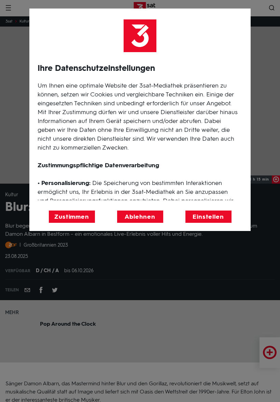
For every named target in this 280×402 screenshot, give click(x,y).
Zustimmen (71, 216)
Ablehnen (140, 216)
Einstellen (208, 216)
